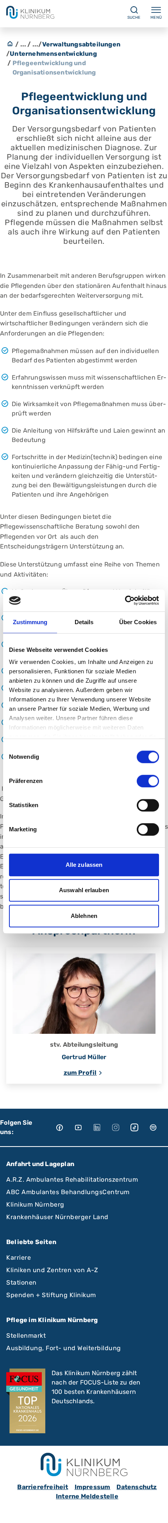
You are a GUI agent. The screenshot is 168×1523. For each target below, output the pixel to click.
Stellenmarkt (26, 1335)
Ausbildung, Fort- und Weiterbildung (63, 1348)
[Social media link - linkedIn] (102, 1127)
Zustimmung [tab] (30, 622)
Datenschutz (136, 1487)
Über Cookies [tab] (138, 622)
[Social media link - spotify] (158, 1127)
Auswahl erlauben (84, 890)
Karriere (18, 1257)
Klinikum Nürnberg (35, 1204)
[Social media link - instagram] (121, 1127)
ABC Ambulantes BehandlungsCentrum (68, 1192)
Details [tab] (84, 622)
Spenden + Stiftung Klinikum (51, 1295)
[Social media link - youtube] (83, 1127)
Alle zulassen (84, 864)
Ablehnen (84, 915)
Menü (156, 17)
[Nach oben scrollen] (154, 1509)
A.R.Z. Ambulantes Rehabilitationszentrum (72, 1179)
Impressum (93, 1487)
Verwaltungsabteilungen (81, 44)
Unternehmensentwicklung (53, 53)
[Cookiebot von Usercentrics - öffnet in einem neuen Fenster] (125, 600)
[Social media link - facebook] (64, 1127)
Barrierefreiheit (42, 1487)
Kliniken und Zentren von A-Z (52, 1270)
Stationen (21, 1282)
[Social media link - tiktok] (139, 1127)
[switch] (148, 781)
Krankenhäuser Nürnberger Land (57, 1217)
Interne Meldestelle (87, 1496)
